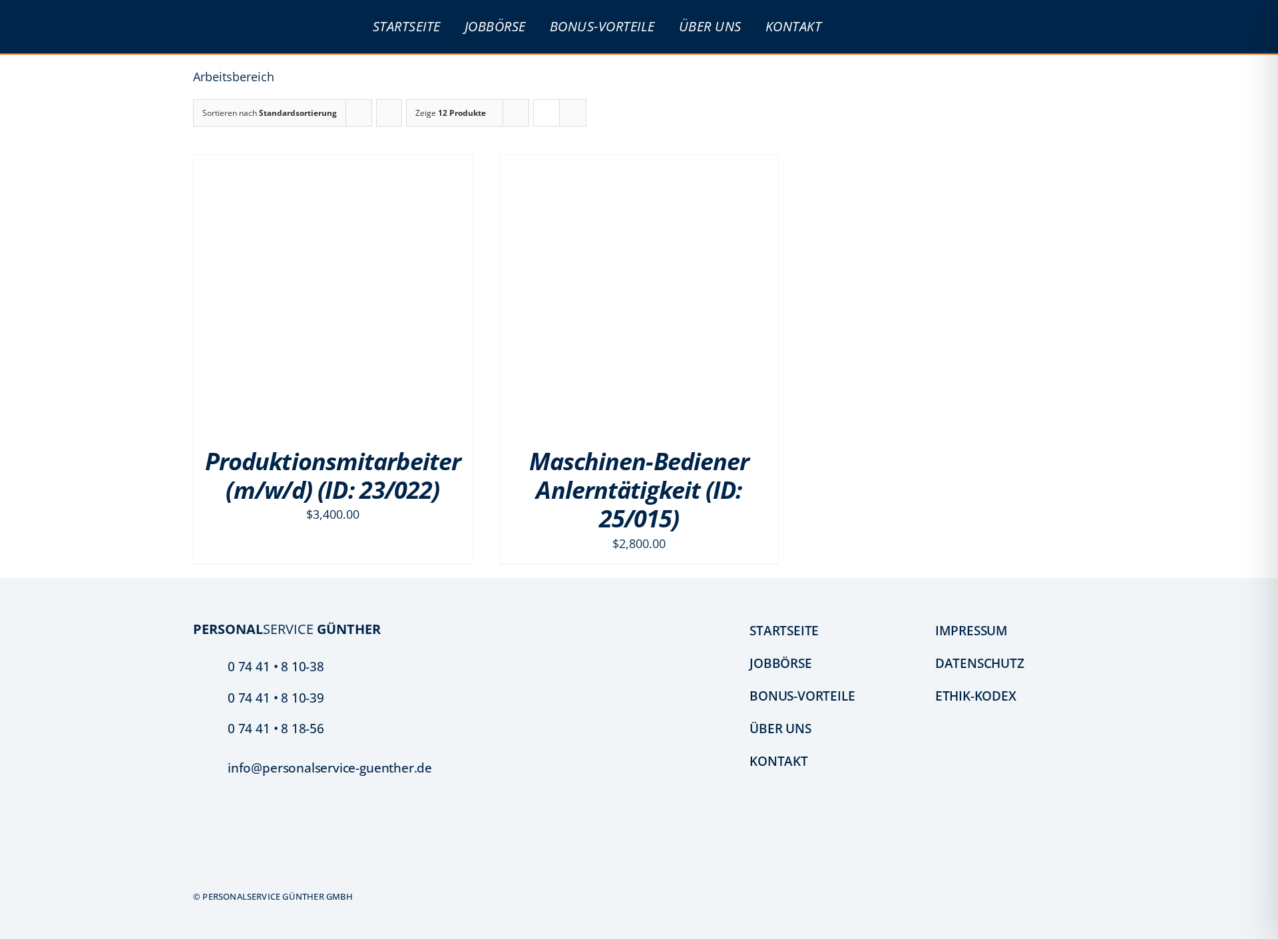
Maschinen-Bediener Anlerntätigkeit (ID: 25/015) (639, 490)
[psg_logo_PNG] (258, 14)
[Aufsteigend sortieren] (389, 113)
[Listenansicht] (573, 113)
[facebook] (198, 867)
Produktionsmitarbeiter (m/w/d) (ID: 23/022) (333, 475)
